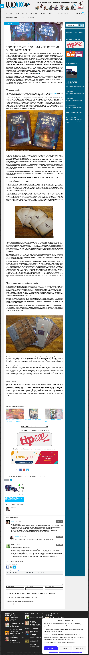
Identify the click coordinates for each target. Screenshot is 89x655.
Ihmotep (67, 104)
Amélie (20, 629)
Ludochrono (53, 93)
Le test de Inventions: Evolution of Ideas (35, 623)
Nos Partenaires (18, 652)
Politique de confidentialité (65, 652)
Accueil (9, 13)
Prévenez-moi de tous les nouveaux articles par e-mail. (20, 601)
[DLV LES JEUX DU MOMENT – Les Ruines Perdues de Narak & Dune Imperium (74, 112)
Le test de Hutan (34, 616)
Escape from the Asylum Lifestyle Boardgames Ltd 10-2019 (13, 498)
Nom (10, 586)
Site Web (49, 586)
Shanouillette (40, 617)
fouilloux (18, 43)
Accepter (50, 648)
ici (38, 73)
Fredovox (21, 621)
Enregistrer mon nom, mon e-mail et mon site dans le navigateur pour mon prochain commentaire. (30, 593)
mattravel (39, 637)
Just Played (27, 43)
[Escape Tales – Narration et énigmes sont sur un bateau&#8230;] (15, 414)
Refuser (65, 648)
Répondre (59, 521)
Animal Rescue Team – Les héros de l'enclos (15, 639)
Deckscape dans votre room (33, 419)
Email (30, 586)
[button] (85, 620)
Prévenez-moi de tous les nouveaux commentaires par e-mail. (21, 597)
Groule (12, 521)
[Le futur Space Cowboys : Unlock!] (53, 414)
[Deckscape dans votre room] (34, 414)
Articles (33, 13)
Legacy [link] (43, 77)
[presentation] (8, 573)
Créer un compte (27, 18)
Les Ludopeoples (63, 13)
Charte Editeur (10, 652)
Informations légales (53, 652)
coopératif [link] (23, 68)
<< (5, 480)
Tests (51, 13)
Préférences (79, 648)
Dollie (67, 86)
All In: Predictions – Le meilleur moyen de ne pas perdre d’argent (74, 121)
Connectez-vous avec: (11, 564)
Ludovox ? (78, 13)
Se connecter (11, 18)
